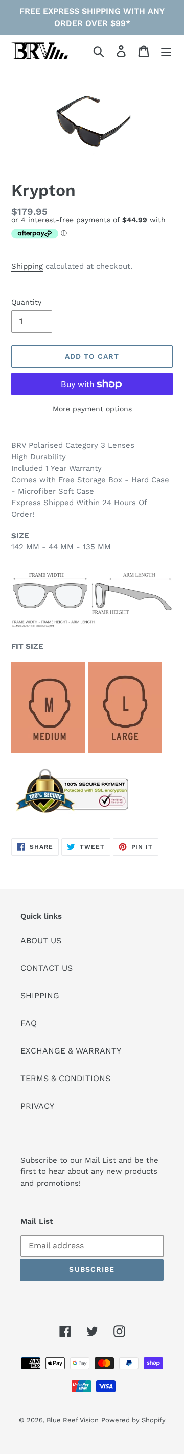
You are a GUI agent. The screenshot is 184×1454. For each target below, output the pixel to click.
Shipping (27, 266)
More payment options (92, 409)
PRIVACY (37, 1106)
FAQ (28, 1023)
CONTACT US (46, 968)
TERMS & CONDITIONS (65, 1078)
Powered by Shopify (133, 1420)
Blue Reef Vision (73, 1420)
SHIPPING (39, 995)
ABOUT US (40, 940)
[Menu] (166, 50)
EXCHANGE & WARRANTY (70, 1051)
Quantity (26, 302)
